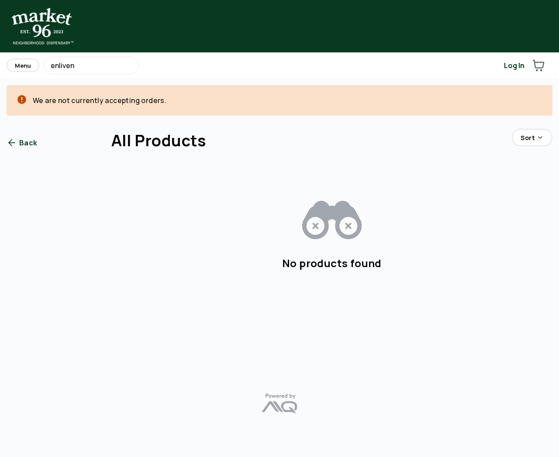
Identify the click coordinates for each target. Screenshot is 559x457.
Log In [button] (514, 65)
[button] (538, 65)
